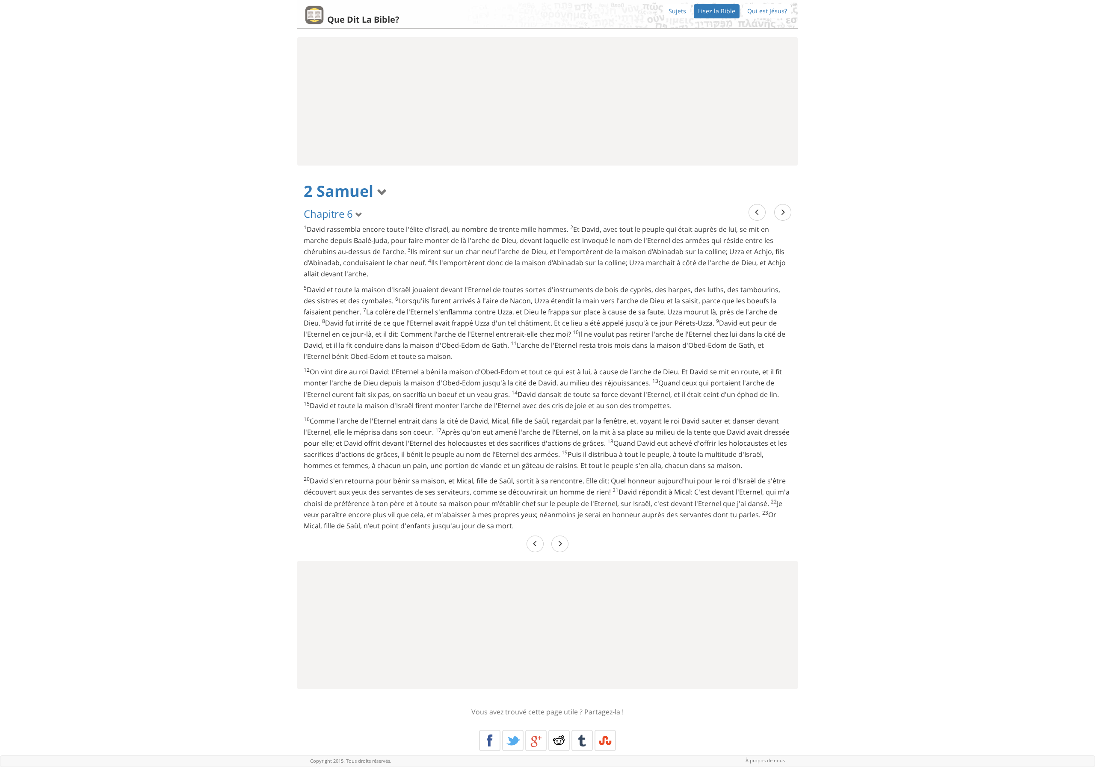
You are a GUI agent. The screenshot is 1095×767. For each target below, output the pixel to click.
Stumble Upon (605, 740)
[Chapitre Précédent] (757, 212)
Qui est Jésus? (767, 11)
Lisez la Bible (716, 11)
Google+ (536, 740)
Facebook (489, 740)
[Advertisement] (547, 101)
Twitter (513, 740)
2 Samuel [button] (340, 191)
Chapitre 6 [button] (329, 214)
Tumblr (582, 740)
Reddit (559, 740)
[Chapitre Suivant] (782, 212)
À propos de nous (765, 760)
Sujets (677, 11)
